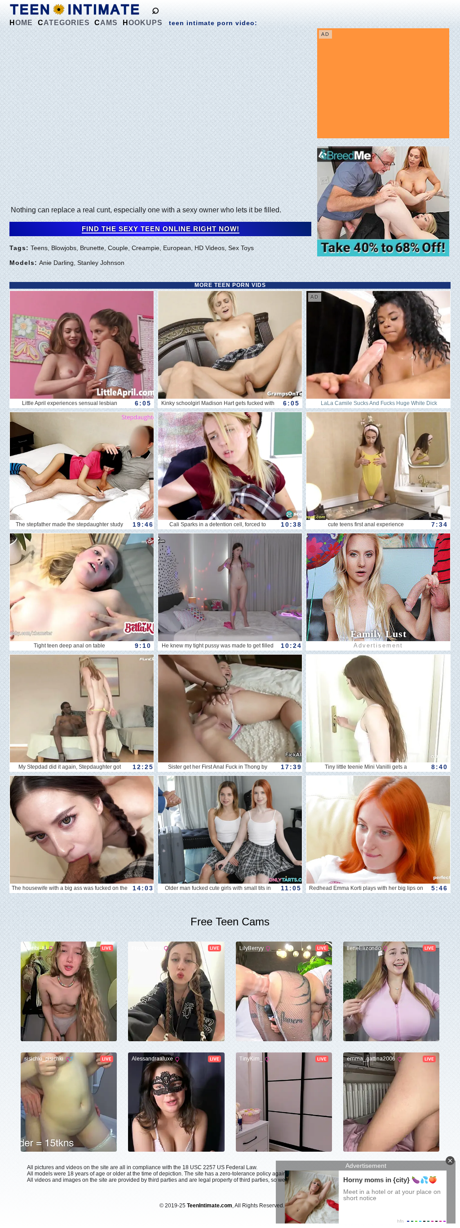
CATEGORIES (64, 22)
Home (21, 22)
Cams (106, 22)
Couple (118, 247)
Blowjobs (63, 247)
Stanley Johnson (100, 262)
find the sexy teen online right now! (160, 229)
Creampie (145, 247)
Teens (39, 247)
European (177, 247)
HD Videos (210, 247)
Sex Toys (241, 247)
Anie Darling (56, 262)
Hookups (143, 22)
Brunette (92, 247)
